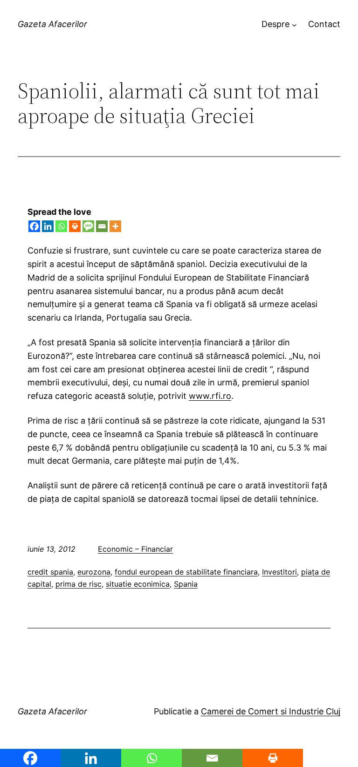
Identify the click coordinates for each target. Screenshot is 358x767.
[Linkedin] (48, 226)
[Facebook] (34, 226)
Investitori (279, 571)
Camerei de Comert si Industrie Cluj (270, 711)
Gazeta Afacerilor (52, 24)
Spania (186, 584)
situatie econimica (138, 584)
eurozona (93, 571)
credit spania (50, 571)
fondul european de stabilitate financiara (186, 571)
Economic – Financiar (135, 549)
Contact (324, 24)
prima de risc (78, 584)
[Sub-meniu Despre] (294, 24)
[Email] (102, 226)
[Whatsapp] (61, 226)
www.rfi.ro (210, 396)
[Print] (75, 226)
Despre (275, 24)
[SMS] (88, 226)
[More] (115, 226)
